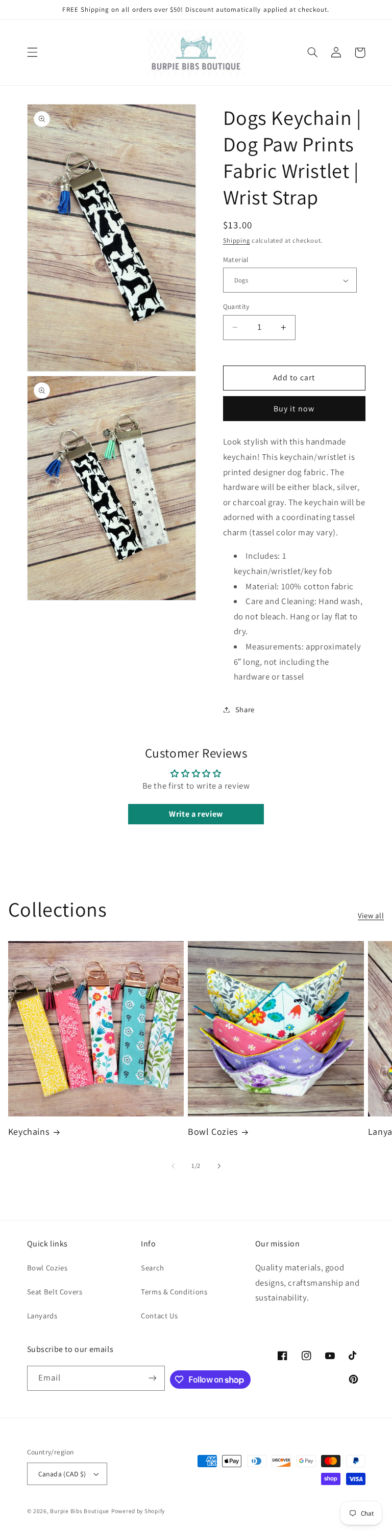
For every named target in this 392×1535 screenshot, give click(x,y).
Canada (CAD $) (62, 1473)
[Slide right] (219, 1166)
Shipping (236, 240)
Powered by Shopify (138, 1511)
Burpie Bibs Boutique (79, 1511)
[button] (32, 52)
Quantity (236, 306)
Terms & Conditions (174, 1291)
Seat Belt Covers (55, 1291)
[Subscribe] (152, 1378)
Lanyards (42, 1315)
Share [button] (245, 709)
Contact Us (159, 1315)
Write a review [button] (196, 814)
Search (152, 1267)
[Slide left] (173, 1166)
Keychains (28, 1131)
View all (371, 915)
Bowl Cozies (213, 1131)
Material (236, 259)
